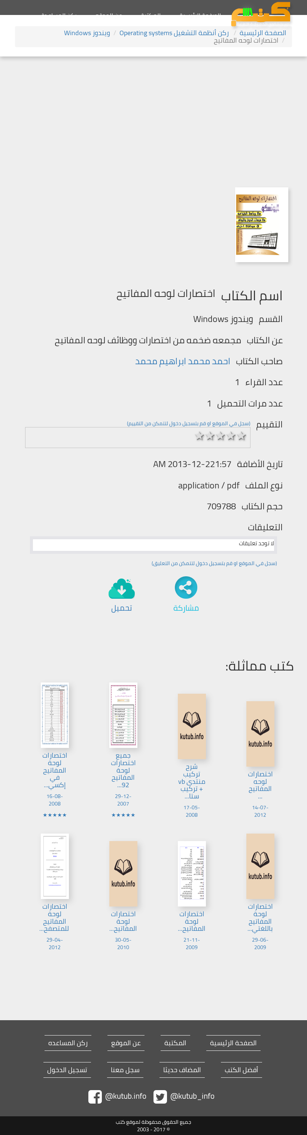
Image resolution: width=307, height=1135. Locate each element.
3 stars (220, 435)
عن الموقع (108, 15)
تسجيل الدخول (67, 1070)
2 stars (210, 435)
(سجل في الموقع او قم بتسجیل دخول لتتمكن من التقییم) (188, 423)
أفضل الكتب (241, 1070)
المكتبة (151, 15)
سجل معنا (125, 1070)
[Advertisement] (153, 112)
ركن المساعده (68, 1043)
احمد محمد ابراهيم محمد (182, 361)
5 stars (241, 435)
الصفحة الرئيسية (200, 15)
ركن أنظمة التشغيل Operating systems (174, 33)
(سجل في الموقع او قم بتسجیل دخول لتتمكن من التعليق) (214, 563)
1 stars (199, 435)
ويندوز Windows (87, 33)
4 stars (231, 435)
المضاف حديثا (182, 1070)
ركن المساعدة (59, 15)
